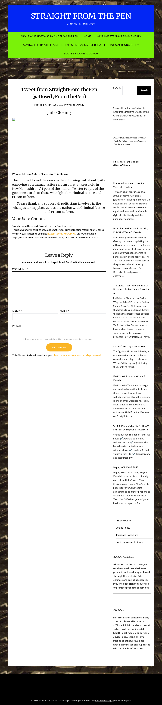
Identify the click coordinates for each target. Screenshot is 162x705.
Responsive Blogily (104, 700)
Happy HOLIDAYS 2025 (125, 467)
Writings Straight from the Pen (119, 36)
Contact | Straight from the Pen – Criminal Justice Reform (64, 44)
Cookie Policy (123, 527)
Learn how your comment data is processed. (77, 355)
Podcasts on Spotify (124, 44)
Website (17, 325)
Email (64, 311)
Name (17, 311)
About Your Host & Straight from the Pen (49, 36)
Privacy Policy (123, 520)
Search (117, 87)
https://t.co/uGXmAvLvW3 (61, 233)
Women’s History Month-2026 (129, 346)
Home (87, 36)
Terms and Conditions (127, 534)
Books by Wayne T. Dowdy (81, 53)
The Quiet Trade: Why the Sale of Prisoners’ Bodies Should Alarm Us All (131, 289)
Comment (20, 268)
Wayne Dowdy (75, 104)
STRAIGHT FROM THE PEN (81, 16)
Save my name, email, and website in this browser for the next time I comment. (60, 339)
